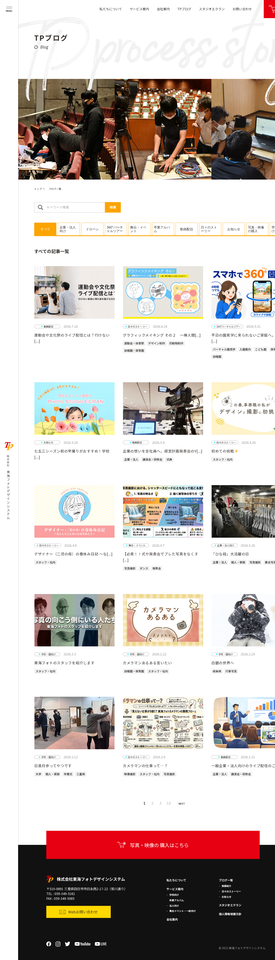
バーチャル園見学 (224, 349)
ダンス (144, 568)
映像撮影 (129, 774)
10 (168, 803)
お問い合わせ (242, 8)
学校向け (174, 894)
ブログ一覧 (226, 880)
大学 (38, 774)
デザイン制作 (156, 343)
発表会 (156, 568)
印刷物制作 (176, 343)
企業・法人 (131, 459)
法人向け (174, 905)
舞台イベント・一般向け (182, 910)
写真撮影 (129, 568)
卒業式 (68, 774)
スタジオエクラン (212, 8)
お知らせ (226, 896)
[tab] (45, 229)
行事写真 (231, 671)
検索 (113, 207)
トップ (38, 188)
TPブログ (184, 8)
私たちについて (110, 8)
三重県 (81, 774)
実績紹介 (226, 886)
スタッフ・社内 (223, 459)
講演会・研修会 (152, 459)
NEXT (182, 803)
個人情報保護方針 (230, 914)
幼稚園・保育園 (134, 350)
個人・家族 (238, 562)
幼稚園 (217, 356)
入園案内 (245, 349)
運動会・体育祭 (134, 343)
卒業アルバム (176, 900)
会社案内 (163, 8)
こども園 (260, 349)
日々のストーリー (231, 891)
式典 (169, 459)
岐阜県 (217, 671)
